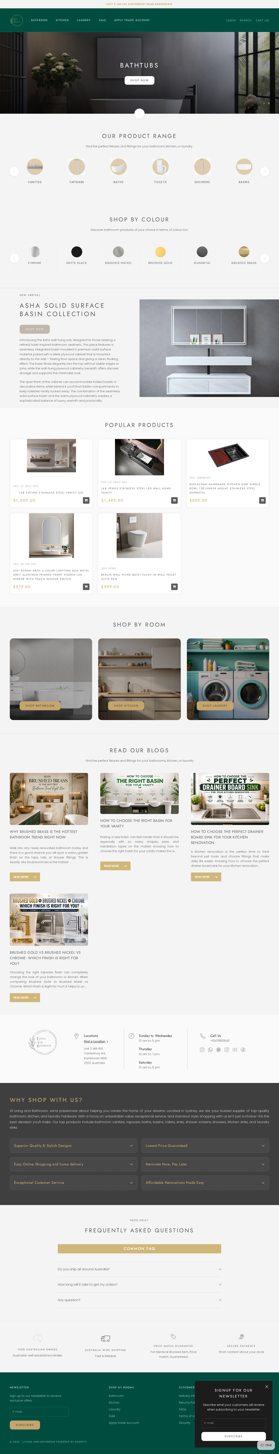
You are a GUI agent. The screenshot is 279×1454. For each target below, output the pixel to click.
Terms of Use (188, 1416)
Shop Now (139, 80)
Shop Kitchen (126, 706)
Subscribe (233, 1436)
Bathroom (39, 20)
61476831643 (221, 1041)
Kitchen (62, 20)
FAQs (182, 1409)
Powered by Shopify (71, 1441)
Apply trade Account (132, 20)
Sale (102, 20)
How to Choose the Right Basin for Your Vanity (136, 823)
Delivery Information (193, 1396)
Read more (21, 877)
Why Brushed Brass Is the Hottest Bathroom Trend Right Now (43, 834)
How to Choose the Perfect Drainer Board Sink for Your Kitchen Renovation (227, 837)
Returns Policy (189, 1403)
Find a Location (94, 1041)
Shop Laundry (215, 706)
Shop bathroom (40, 706)
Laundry (84, 20)
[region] (139, 73)
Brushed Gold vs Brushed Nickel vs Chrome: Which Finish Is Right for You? (45, 958)
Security (184, 1423)
